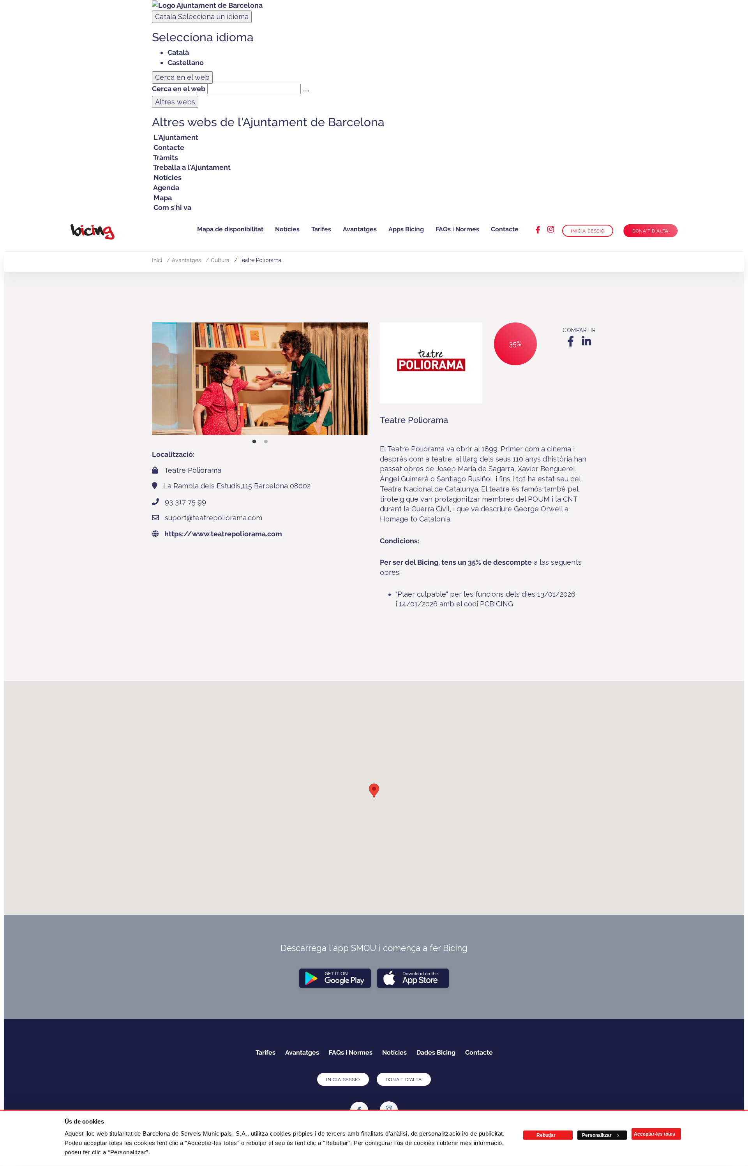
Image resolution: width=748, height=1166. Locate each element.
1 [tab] (254, 442)
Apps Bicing (406, 229)
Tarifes (321, 229)
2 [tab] (266, 442)
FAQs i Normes (457, 229)
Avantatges (360, 229)
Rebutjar (546, 1135)
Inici (157, 260)
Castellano (186, 62)
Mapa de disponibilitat (230, 229)
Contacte (505, 229)
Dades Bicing (435, 1052)
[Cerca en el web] (306, 91)
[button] (374, 791)
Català (202, 16)
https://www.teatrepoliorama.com (223, 534)
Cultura (220, 260)
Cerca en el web (178, 89)
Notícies (287, 229)
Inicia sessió (587, 231)
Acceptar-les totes (654, 1134)
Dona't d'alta (650, 231)
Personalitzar (597, 1135)
